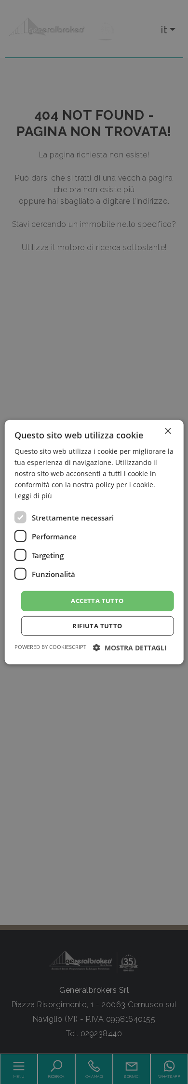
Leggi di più (33, 495)
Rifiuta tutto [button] (97, 625)
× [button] (167, 431)
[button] (130, 647)
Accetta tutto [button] (97, 600)
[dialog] (94, 542)
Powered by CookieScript (50, 646)
